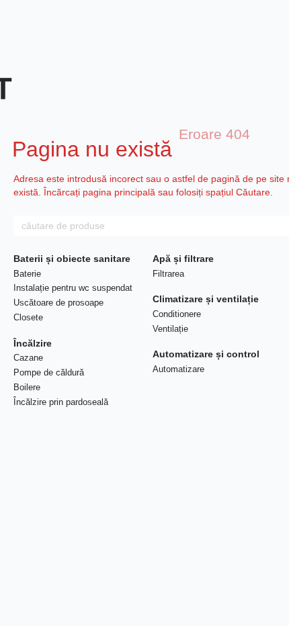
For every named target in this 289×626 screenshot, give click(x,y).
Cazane (28, 358)
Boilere (26, 387)
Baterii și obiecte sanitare (71, 258)
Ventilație (170, 329)
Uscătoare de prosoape (58, 303)
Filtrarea (168, 274)
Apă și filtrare (183, 258)
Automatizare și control (206, 354)
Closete (28, 317)
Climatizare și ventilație (206, 299)
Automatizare (178, 369)
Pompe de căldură (48, 372)
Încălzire (32, 343)
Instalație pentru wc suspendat (72, 288)
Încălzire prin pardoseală (60, 402)
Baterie (27, 274)
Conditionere (177, 314)
